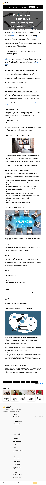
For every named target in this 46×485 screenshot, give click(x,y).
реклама (23, 381)
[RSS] (38, 7)
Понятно (35, 483)
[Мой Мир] (42, 383)
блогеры (10, 381)
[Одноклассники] (41, 383)
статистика (13, 32)
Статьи (5, 381)
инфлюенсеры (16, 381)
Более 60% (13, 35)
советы (28, 381)
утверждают (7, 59)
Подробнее (41, 483)
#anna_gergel (34, 381)
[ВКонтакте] (40, 383)
